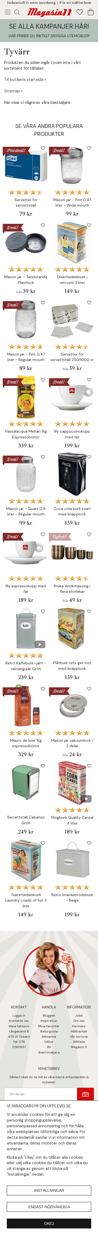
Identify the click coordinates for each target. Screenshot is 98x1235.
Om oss (79, 1021)
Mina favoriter (49, 1026)
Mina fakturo (18, 1026)
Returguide (49, 1031)
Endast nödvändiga (49, 1207)
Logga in (19, 1015)
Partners (78, 1026)
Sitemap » (13, 91)
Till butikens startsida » (25, 79)
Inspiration (49, 1021)
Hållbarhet (79, 1031)
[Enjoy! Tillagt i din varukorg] (49, 11)
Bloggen (49, 1015)
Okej (49, 1223)
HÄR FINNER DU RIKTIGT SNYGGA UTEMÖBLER (49, 35)
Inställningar (49, 1190)
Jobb (79, 1015)
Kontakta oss (19, 1021)
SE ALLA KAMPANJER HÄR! (49, 26)
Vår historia (79, 1036)
